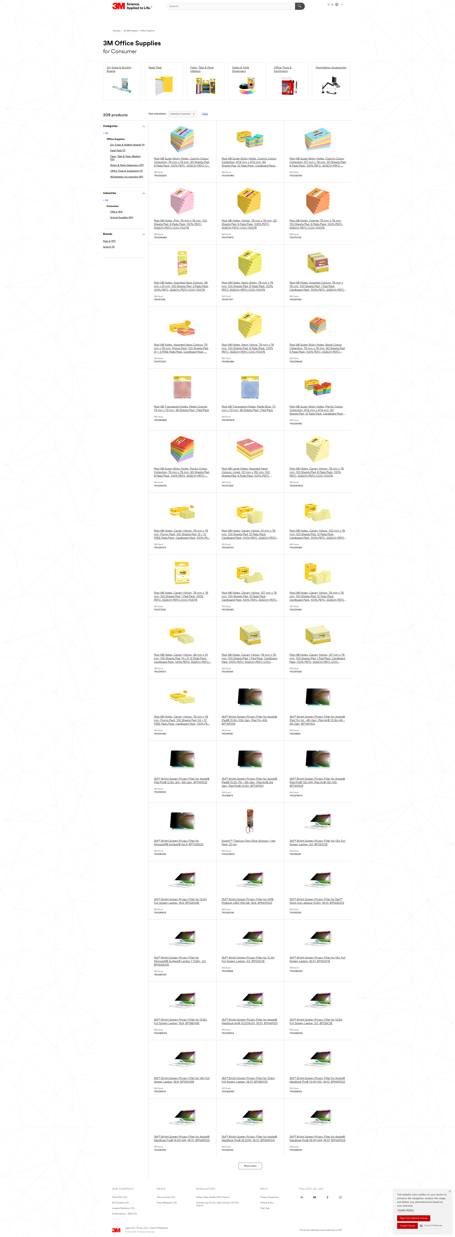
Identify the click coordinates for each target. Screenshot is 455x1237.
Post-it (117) (109, 241)
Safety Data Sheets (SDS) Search (213, 1197)
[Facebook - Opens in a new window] (327, 1197)
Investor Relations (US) (123, 1208)
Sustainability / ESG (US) (124, 1214)
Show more (250, 1166)
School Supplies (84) (121, 217)
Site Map (264, 1208)
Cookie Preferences (159, 1228)
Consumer (180, 114)
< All (105, 133)
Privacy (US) (142, 1228)
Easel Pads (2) (117, 150)
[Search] (300, 6)
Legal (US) (129, 1228)
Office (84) (116, 212)
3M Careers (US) (120, 1203)
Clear (205, 114)
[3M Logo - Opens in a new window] (132, 6)
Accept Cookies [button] (407, 1226)
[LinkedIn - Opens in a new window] (301, 1197)
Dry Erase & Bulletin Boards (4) (127, 145)
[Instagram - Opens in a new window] (340, 1197)
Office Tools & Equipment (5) (126, 171)
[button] (431, 1226)
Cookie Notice (406, 1210)
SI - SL (331, 5)
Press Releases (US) (167, 1203)
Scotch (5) (109, 247)
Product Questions (269, 1197)
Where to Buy (267, 1203)
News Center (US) (166, 1197)
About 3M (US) (119, 1197)
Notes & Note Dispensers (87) (127, 165)
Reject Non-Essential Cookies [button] (413, 1218)
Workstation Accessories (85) (126, 177)
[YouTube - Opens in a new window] (314, 1197)
